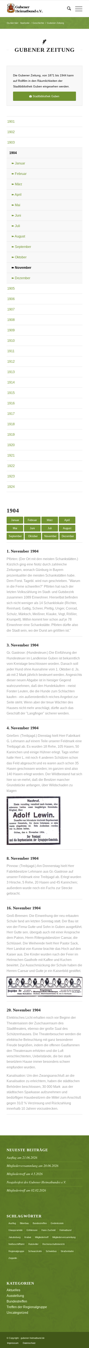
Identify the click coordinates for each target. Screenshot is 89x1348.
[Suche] (67, 8)
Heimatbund (65, 1230)
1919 (11, 434)
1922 (11, 466)
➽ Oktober (18, 257)
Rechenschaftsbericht (53, 1244)
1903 (11, 142)
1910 (11, 340)
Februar (32, 520)
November (50, 536)
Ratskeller (33, 1244)
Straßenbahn (67, 1251)
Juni (32, 528)
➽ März (16, 184)
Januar (15, 520)
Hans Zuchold (48, 1230)
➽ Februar (18, 173)
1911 (10, 351)
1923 (11, 476)
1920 (11, 445)
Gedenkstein (57, 1223)
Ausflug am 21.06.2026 (22, 1157)
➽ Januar (18, 163)
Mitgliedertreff (41, 1237)
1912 (11, 361)
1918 (11, 424)
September (15, 536)
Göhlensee (31, 1230)
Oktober (33, 536)
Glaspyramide (15, 1230)
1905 (11, 288)
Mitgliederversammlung (64, 1237)
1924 (11, 486)
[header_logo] (37, 8)
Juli (50, 528)
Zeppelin (12, 1258)
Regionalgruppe (16, 1251)
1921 (11, 455)
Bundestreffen (40, 1223)
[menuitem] (67, 8)
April (67, 520)
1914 (11, 382)
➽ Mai (15, 205)
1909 (11, 330)
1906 (11, 299)
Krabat (27, 1237)
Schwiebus (51, 1251)
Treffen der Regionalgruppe (27, 1307)
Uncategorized (17, 1312)
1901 (11, 121)
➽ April (16, 194)
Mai (15, 528)
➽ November (21, 267)
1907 (11, 309)
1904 (13, 153)
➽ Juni (16, 215)
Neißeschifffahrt (16, 1244)
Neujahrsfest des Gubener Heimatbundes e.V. (36, 1182)
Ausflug (12, 1223)
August (67, 528)
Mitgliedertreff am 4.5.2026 (25, 1173)
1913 (11, 372)
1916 (11, 403)
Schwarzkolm (35, 1251)
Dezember (68, 536)
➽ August (18, 236)
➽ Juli (15, 226)
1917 (11, 413)
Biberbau (24, 1223)
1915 (11, 393)
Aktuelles (13, 1290)
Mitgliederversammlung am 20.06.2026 (32, 1165)
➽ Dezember (20, 278)
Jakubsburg (14, 1237)
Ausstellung (15, 1296)
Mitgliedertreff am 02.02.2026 (26, 1190)
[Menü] (76, 8)
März (50, 520)
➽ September (21, 247)
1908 (11, 320)
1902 (11, 132)
